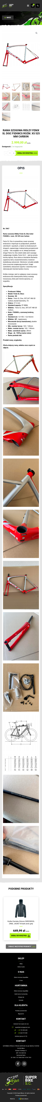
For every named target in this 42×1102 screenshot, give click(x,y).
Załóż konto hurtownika (21, 994)
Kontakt (21, 1000)
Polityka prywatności (21, 1010)
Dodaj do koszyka (25, 153)
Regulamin (21, 1014)
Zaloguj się (21, 997)
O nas (21, 980)
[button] (28, 5)
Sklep (21, 964)
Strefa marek (21, 967)
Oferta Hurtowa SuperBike (21, 977)
